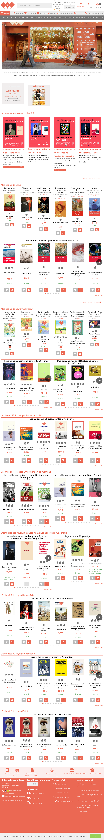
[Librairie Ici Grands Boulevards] (7, 8)
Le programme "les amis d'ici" (89, 801)
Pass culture (83, 811)
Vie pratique (90, 17)
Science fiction (58, 17)
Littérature (4, 17)
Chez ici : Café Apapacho (65, 801)
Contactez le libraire (61, 792)
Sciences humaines (28, 17)
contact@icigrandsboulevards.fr (13, 796)
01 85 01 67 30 (8, 794)
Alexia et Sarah (61, 198)
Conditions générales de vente (89, 790)
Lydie (10, 320)
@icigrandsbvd (35, 798)
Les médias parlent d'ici (62, 788)
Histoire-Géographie (41, 17)
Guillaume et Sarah (78, 196)
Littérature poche (14, 17)
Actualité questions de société (13, 166)
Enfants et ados (69, 17)
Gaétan (27, 194)
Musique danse (59, 170)
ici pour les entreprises (62, 797)
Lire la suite (99, 295)
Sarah (10, 192)
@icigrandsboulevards (37, 793)
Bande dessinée (80, 17)
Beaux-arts (99, 17)
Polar (50, 17)
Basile (95, 318)
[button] (100, 268)
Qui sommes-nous (61, 784)
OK (95, 836)
